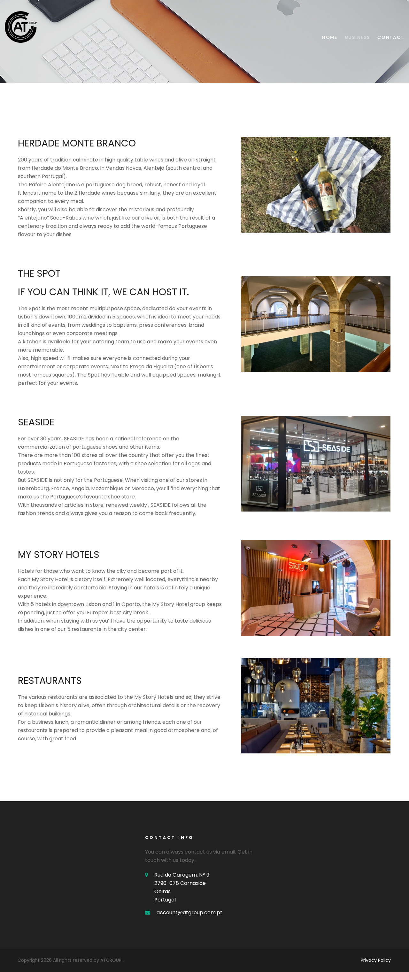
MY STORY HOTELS (58, 554)
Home (329, 37)
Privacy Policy (376, 960)
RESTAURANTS (50, 680)
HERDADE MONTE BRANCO (77, 143)
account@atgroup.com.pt (189, 912)
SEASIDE (36, 422)
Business (357, 37)
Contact (390, 37)
